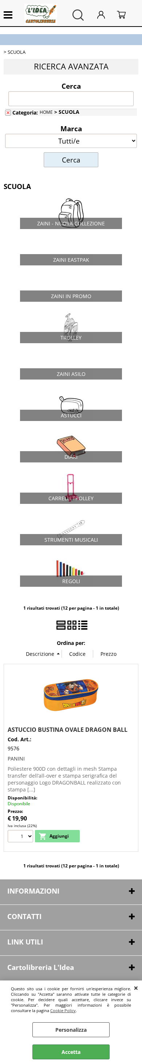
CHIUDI (136, 987)
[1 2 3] (21, 837)
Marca (71, 128)
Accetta (71, 1051)
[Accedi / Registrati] (105, 15)
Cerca (71, 86)
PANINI (16, 758)
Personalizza (71, 1029)
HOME (46, 112)
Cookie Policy (63, 1010)
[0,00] (126, 15)
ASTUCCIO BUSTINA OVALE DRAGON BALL (67, 730)
